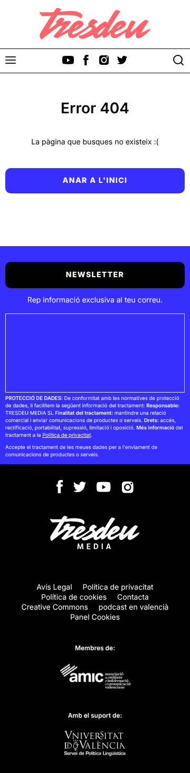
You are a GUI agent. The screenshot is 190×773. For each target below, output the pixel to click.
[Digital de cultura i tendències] (95, 24)
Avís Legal (54, 587)
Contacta (133, 597)
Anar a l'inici (95, 180)
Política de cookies (74, 597)
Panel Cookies (95, 617)
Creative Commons (55, 607)
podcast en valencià (134, 607)
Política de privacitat (66, 435)
